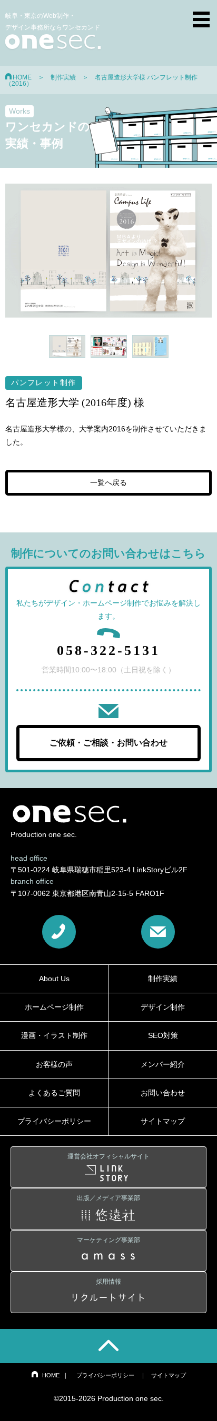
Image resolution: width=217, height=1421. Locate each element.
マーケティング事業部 (108, 1240)
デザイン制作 (163, 1007)
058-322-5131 (108, 650)
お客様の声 (54, 1064)
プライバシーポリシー (54, 1121)
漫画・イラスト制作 (54, 1035)
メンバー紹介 (163, 1064)
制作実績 (63, 77)
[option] (108, 251)
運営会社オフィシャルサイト (108, 1156)
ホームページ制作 (54, 1007)
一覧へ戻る (108, 483)
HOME (22, 77)
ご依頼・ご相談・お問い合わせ (108, 742)
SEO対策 (163, 1035)
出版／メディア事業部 (108, 1198)
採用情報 (108, 1281)
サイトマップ (163, 1121)
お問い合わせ (163, 1093)
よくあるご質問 (54, 1093)
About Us (54, 978)
